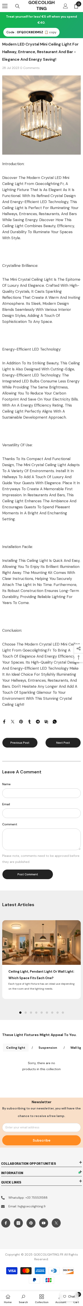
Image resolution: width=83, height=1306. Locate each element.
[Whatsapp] (55, 721)
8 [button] (57, 1012)
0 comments (30, 68)
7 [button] (52, 1012)
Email (6, 804)
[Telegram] (38, 721)
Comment (9, 824)
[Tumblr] (29, 721)
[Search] (17, 6)
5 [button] (42, 1012)
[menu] (5, 6)
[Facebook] (4, 721)
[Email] (46, 721)
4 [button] (36, 1012)
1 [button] (20, 1012)
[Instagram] (18, 1223)
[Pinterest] (21, 721)
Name (6, 784)
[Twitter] (13, 721)
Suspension (48, 1048)
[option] (41, 959)
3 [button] (31, 1012)
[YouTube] (43, 1223)
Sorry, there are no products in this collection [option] (41, 1066)
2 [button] (26, 1012)
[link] (23, 1298)
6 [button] (47, 1012)
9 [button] (63, 1012)
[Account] (65, 6)
